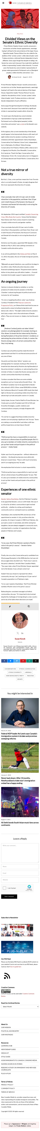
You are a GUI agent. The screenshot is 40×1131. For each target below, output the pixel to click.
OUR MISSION (6, 1027)
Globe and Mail (25, 254)
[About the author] (10, 606)
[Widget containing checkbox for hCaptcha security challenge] (17, 888)
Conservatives (10, 669)
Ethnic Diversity (15, 672)
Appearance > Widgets (19, 1124)
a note (22, 124)
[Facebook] (4, 661)
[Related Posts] (29, 606)
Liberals (28, 672)
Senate (20, 679)
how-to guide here (15, 967)
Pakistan (30, 676)
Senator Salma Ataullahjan (10, 499)
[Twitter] (17, 661)
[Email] (36, 661)
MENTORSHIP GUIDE (8, 1049)
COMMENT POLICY (8, 1088)
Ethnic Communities (27, 669)
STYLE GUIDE (5, 1057)
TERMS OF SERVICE (8, 1092)
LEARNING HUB (6, 1046)
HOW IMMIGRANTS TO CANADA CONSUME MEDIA (19, 1060)
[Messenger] (11, 661)
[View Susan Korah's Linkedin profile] (22, 633)
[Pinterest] (23, 661)
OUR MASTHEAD (7, 1035)
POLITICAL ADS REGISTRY (10, 1031)
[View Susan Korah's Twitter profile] (18, 633)
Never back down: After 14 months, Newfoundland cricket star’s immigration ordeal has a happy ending (18, 780)
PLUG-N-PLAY (6, 1073)
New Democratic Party (15, 676)
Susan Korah (17, 77)
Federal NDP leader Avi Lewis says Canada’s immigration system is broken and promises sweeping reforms (19, 736)
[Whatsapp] (29, 661)
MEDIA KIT (5, 1053)
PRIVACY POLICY (7, 1085)
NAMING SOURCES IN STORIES (11, 1064)
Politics (20, 33)
